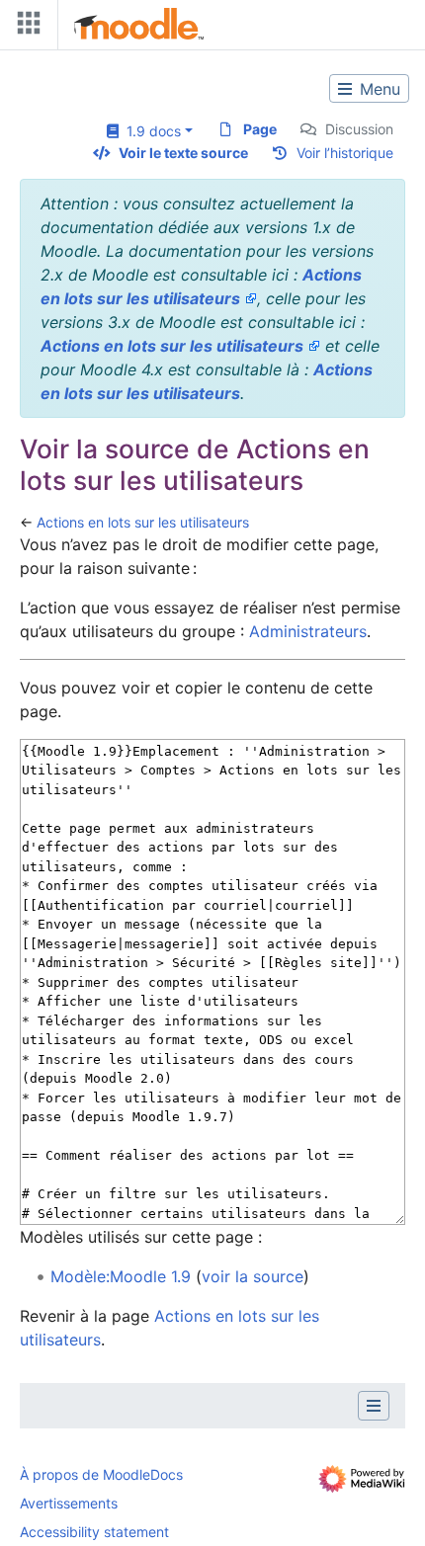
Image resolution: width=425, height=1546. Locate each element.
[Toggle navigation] (24, 27)
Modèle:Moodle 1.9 (120, 1276)
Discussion (359, 129)
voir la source (252, 1276)
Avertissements (69, 1503)
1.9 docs (150, 130)
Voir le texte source (183, 152)
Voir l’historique (345, 152)
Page (260, 129)
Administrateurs (308, 631)
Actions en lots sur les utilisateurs (172, 346)
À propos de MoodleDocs (101, 1474)
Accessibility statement (94, 1531)
